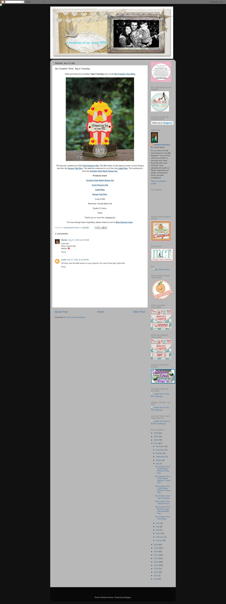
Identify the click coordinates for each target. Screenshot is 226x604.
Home (100, 311)
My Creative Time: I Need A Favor (162, 502)
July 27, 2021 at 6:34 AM (79, 240)
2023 (156, 437)
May (158, 527)
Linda (63, 260)
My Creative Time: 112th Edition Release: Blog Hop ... (162, 470)
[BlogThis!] (98, 227)
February (160, 537)
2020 (156, 545)
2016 (156, 558)
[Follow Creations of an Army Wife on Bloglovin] (162, 124)
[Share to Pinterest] (105, 227)
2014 (156, 565)
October (159, 453)
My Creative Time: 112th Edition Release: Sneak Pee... (162, 479)
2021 (156, 443)
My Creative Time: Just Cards (162, 518)
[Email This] (96, 227)
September (161, 457)
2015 (156, 562)
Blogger (128, 597)
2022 (156, 440)
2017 (156, 555)
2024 (156, 433)
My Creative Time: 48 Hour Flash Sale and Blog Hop (162, 510)
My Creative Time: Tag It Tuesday (162, 497)
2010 (156, 579)
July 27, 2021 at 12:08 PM (78, 260)
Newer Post (61, 311)
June (158, 523)
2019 (156, 548)
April (158, 530)
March (159, 533)
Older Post (139, 311)
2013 (156, 569)
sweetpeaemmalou (162, 145)
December (160, 446)
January (159, 540)
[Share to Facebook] (103, 227)
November (160, 450)
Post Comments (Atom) (76, 317)
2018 (156, 552)
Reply (63, 252)
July (158, 464)
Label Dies (123, 168)
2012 (156, 572)
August (159, 460)
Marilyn (64, 240)
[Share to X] (101, 227)
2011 (156, 576)
